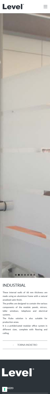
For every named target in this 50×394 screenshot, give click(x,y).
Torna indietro (27, 344)
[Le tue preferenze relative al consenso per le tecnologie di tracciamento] (4, 389)
